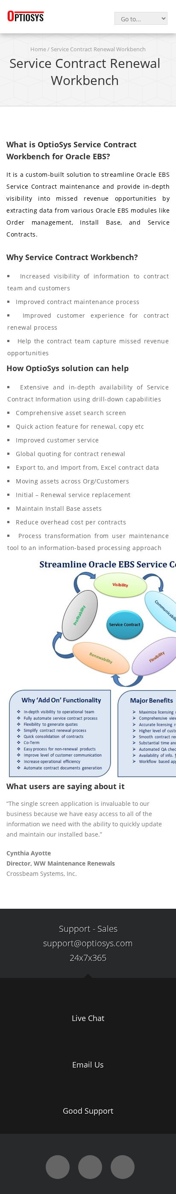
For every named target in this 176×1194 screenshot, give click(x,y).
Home (38, 49)
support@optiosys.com (88, 943)
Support (75, 928)
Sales (107, 928)
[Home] (25, 15)
